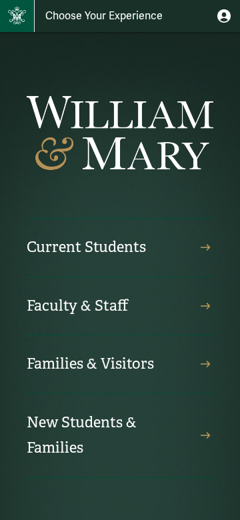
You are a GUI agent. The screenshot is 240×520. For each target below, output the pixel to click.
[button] (224, 16)
